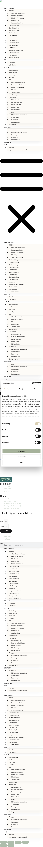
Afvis (21, 462)
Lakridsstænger (13, 45)
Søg (1, 543)
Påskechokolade (16, 100)
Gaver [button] (6, 67)
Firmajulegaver (15, 122)
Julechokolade (15, 92)
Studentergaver (13, 70)
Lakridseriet (12, 65)
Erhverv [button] (7, 127)
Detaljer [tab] (21, 389)
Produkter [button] (9, 8)
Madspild (8, 142)
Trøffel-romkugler (14, 30)
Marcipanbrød (13, 55)
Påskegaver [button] (12, 97)
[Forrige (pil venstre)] (3, 845)
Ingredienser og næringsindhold (18, 150)
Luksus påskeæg (16, 104)
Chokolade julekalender (18, 13)
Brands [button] (7, 60)
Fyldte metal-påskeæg (17, 102)
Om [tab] (35, 389)
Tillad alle (21, 451)
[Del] (18, 842)
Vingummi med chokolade (16, 50)
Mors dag (12, 75)
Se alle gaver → (13, 124)
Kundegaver (14, 119)
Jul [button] (10, 80)
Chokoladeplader (14, 43)
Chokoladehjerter (14, 52)
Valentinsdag (13, 95)
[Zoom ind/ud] (3, 842)
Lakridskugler (13, 35)
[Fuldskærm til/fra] (10, 842)
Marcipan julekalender (17, 18)
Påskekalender (15, 109)
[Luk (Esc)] (25, 842)
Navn (2, 521)
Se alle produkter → (15, 57)
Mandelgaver (15, 20)
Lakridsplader (13, 40)
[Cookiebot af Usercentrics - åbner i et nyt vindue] (32, 383)
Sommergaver (15, 117)
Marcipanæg (15, 107)
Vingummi (12, 47)
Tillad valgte (21, 457)
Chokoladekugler (14, 25)
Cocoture (12, 62)
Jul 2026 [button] (11, 10)
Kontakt (11, 147)
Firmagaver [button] (12, 112)
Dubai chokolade (14, 28)
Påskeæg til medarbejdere (19, 115)
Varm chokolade (14, 38)
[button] (21, 197)
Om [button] (5, 145)
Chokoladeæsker (14, 33)
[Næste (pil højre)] (10, 845)
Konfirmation (13, 72)
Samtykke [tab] (7, 389)
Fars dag (11, 77)
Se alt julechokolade (17, 23)
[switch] (38, 429)
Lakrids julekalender (17, 15)
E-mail (2, 526)
